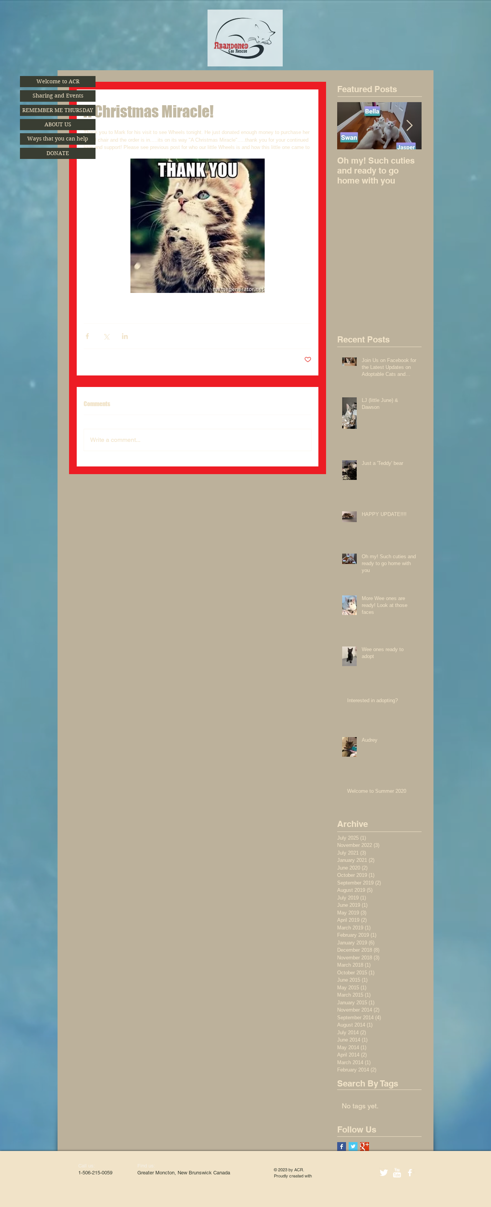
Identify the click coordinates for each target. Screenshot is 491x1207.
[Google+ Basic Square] (364, 1146)
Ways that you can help (57, 138)
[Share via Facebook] (87, 336)
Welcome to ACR (57, 81)
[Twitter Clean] (384, 1172)
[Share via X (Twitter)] (106, 336)
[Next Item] (409, 126)
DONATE (57, 153)
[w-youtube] (397, 1172)
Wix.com (321, 1176)
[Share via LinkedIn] (125, 336)
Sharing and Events (58, 95)
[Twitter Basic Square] (353, 1146)
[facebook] (410, 1172)
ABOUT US (57, 124)
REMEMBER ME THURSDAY (57, 110)
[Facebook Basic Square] (341, 1146)
